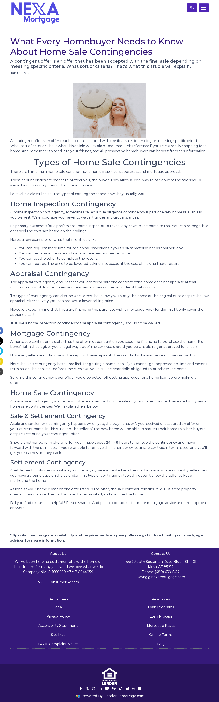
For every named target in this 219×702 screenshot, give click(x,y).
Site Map (58, 635)
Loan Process (161, 616)
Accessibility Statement (58, 626)
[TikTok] (120, 688)
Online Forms (160, 635)
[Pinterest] (114, 688)
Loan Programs (161, 607)
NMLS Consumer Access (58, 582)
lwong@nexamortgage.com (161, 577)
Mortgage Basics (161, 626)
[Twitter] (87, 688)
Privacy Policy (58, 616)
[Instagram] (93, 688)
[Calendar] (139, 688)
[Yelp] (133, 688)
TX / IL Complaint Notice (58, 644)
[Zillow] (127, 688)
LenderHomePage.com (124, 696)
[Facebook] (81, 688)
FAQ (160, 644)
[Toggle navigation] (204, 7)
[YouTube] (107, 688)
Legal (58, 607)
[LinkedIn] (100, 688)
